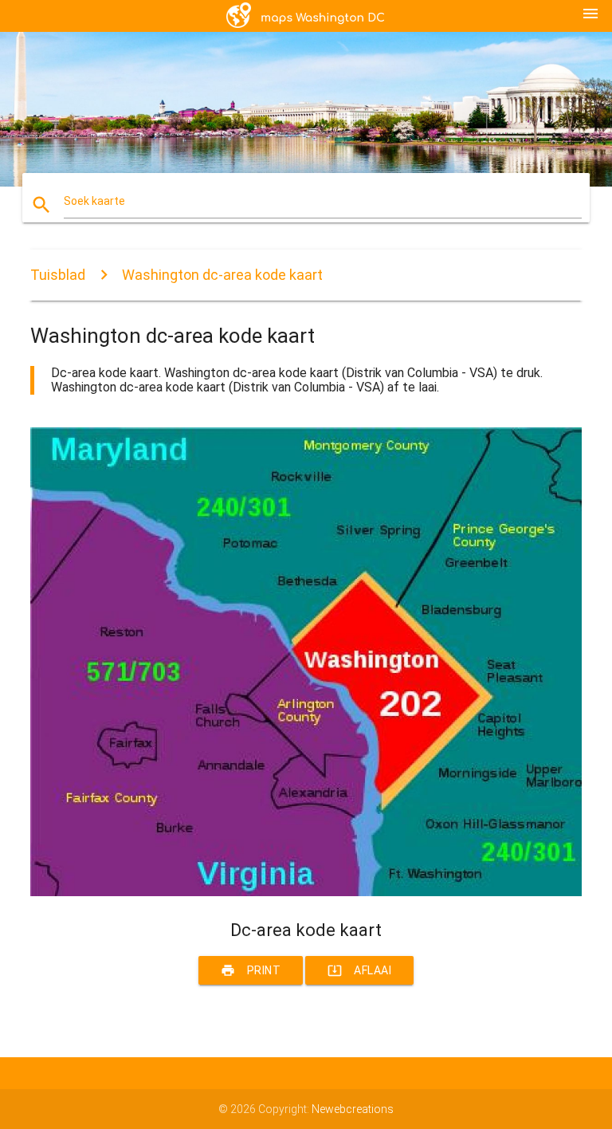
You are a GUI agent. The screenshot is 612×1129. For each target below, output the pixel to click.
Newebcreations (353, 1109)
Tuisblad (57, 274)
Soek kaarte (94, 201)
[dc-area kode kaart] (305, 892)
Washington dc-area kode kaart (222, 274)
